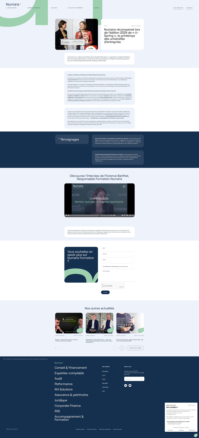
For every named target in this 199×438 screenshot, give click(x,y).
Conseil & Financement (71, 367)
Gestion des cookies (117, 429)
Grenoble (105, 387)
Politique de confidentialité (105, 429)
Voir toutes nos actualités (135, 348)
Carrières (97, 7)
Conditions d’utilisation (92, 429)
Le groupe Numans (11, 7)
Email (104, 259)
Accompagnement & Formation (69, 418)
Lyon (103, 375)
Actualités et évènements (75, 7)
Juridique (61, 400)
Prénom (105, 253)
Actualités (8, 359)
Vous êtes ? (189, 7)
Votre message (106, 271)
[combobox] (118, 266)
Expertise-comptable (69, 372)
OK (141, 379)
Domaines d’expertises (34, 7)
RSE (57, 410)
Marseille (105, 383)
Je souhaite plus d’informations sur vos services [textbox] (115, 266)
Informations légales (80, 429)
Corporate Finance (68, 405)
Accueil (4, 359)
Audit (58, 378)
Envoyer (105, 292)
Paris (103, 379)
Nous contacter (178, 7)
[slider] (88, 215)
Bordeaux (105, 371)
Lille (103, 391)
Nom (104, 248)
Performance (64, 383)
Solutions (54, 7)
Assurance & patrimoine (71, 394)
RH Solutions (64, 389)
